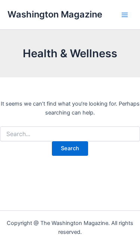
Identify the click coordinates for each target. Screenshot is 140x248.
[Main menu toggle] (125, 15)
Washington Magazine (54, 14)
